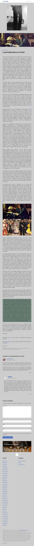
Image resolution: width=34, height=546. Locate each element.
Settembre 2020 (5, 521)
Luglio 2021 (5, 507)
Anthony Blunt (7, 341)
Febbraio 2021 (5, 512)
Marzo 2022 (5, 496)
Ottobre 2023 (5, 491)
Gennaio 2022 (5, 498)
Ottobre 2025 (5, 473)
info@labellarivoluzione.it (24, 530)
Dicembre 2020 (5, 516)
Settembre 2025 (5, 475)
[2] (30, 290)
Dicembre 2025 (5, 471)
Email (17, 424)
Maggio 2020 (5, 523)
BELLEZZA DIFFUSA (5, 50)
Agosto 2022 (5, 494)
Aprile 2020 (5, 525)
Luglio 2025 (5, 478)
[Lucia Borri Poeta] (3, 543)
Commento (5, 405)
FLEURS (19, 462)
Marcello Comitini (10, 358)
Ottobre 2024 (5, 484)
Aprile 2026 (5, 464)
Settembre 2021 (5, 503)
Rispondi (30, 372)
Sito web (17, 428)
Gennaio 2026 (5, 469)
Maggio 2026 (5, 462)
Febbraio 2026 (5, 468)
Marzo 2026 (5, 466)
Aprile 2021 (5, 509)
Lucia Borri (5, 1)
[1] (30, 109)
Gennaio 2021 (5, 514)
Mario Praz (18, 349)
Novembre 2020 (5, 518)
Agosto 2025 (5, 477)
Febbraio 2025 (5, 482)
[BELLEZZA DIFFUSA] (4, 543)
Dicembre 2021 (5, 500)
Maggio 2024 (5, 487)
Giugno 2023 (5, 493)
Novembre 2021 (5, 502)
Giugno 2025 (5, 480)
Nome (17, 419)
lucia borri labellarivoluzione (10, 349)
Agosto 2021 (5, 505)
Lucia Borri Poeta (21, 464)
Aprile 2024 (5, 489)
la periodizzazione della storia (14, 348)
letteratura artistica (23, 348)
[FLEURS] (6, 543)
